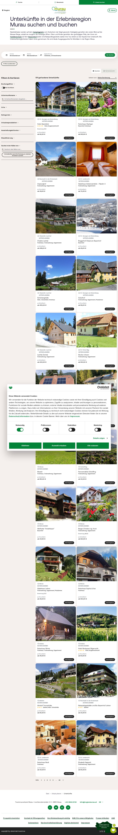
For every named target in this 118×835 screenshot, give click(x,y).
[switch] (46, 430)
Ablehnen (25, 446)
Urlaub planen (56, 793)
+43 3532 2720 (71, 802)
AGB (113, 818)
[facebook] (50, 807)
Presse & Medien (102, 818)
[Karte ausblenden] (114, 825)
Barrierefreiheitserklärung (51, 823)
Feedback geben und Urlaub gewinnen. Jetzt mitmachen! (104, 826)
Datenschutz (33, 823)
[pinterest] (68, 807)
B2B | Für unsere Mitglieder (82, 818)
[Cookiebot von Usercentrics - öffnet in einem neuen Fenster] (99, 387)
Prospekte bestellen (11, 818)
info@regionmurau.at (88, 802)
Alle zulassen (92, 446)
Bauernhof (32, 37)
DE (100, 802)
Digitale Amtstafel (71, 823)
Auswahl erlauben (59, 446)
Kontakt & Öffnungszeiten (34, 818)
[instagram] (62, 807)
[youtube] (56, 807)
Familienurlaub (16, 37)
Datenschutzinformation (19, 416)
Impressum (75, 416)
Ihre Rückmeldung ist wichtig (58, 818)
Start (47, 793)
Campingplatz (38, 32)
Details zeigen (99, 438)
